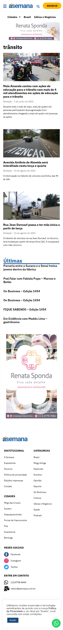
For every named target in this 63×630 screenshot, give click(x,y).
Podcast (38, 515)
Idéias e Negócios (45, 17)
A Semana (9, 457)
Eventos (38, 474)
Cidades (12, 17)
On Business (40, 492)
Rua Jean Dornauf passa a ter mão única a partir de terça (31, 226)
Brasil (27, 17)
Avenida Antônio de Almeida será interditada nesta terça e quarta (25, 164)
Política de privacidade (15, 474)
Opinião (38, 480)
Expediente (10, 463)
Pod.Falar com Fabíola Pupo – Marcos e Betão (29, 280)
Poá (6, 526)
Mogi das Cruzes (12, 502)
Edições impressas (13, 480)
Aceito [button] (13, 620)
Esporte (38, 486)
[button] (5, 6)
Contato (8, 486)
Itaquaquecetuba (12, 514)
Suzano (7, 508)
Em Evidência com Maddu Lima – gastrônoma (25, 320)
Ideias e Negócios (43, 503)
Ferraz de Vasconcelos (15, 520)
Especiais (38, 468)
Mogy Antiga (40, 463)
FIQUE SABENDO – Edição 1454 (24, 309)
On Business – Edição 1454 (21, 291)
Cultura (37, 498)
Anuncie (8, 468)
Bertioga (8, 537)
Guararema (9, 531)
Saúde (37, 509)
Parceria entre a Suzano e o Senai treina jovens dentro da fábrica (30, 267)
